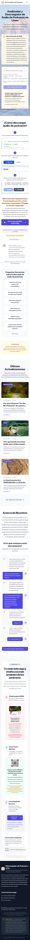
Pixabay (16, 114)
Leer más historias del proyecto (13, 649)
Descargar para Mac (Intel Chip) (15, 222)
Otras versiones (14, 239)
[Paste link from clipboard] (25, 70)
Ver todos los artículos (14, 500)
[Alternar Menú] (27, 2)
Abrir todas (15, 334)
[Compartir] (27, 937)
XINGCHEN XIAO (17, 113)
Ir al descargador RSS (11, 104)
